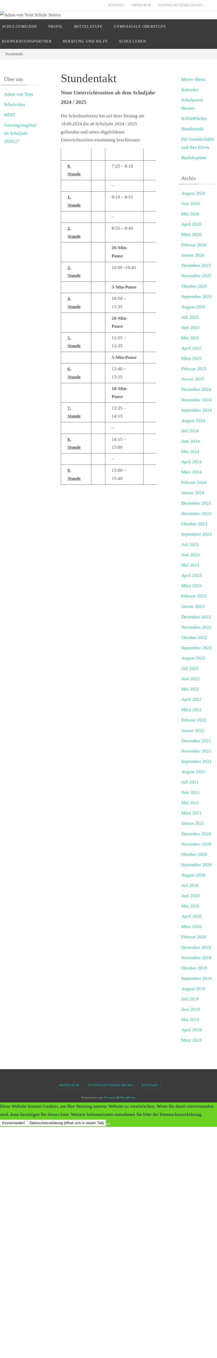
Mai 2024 (190, 451)
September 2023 (196, 534)
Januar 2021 (192, 823)
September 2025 (196, 296)
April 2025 (191, 348)
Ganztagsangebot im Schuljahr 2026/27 (20, 133)
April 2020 (191, 916)
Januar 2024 (192, 492)
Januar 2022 (192, 730)
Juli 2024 (190, 430)
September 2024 (196, 410)
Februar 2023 (193, 596)
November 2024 (196, 399)
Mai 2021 (190, 802)
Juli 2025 (190, 317)
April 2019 (191, 1029)
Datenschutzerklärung (180, 5)
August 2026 (193, 193)
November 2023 (196, 513)
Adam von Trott (18, 94)
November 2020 (196, 844)
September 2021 (196, 761)
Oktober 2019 (194, 968)
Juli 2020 (190, 885)
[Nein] (108, 1124)
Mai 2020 (190, 906)
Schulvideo (14, 104)
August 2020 (193, 875)
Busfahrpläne (193, 157)
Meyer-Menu (193, 79)
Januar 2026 (192, 255)
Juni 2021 (190, 792)
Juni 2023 (190, 554)
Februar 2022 (193, 719)
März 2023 (191, 585)
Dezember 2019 (196, 947)
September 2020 (196, 864)
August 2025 (193, 306)
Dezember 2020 (196, 833)
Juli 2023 (190, 544)
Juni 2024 (190, 441)
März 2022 (191, 709)
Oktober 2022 (194, 637)
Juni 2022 (190, 678)
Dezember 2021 (196, 740)
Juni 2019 (190, 1009)
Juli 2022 (190, 668)
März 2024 (191, 472)
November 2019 (196, 957)
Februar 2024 (193, 482)
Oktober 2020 (194, 854)
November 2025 (196, 275)
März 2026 (191, 234)
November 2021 (196, 751)
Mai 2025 (190, 337)
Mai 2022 (190, 689)
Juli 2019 (190, 999)
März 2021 (191, 812)
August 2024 (193, 420)
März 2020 (191, 926)
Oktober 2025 (194, 286)
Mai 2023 (190, 565)
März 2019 (191, 1040)
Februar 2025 (193, 368)
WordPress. (128, 1098)
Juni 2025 (190, 327)
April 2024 (191, 461)
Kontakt (116, 5)
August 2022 (193, 658)
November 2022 (196, 627)
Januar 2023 (192, 606)
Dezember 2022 (196, 616)
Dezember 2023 (196, 503)
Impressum (141, 5)
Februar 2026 (193, 244)
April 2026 (191, 224)
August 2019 (193, 988)
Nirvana (110, 1098)
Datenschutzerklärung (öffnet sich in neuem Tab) (66, 1123)
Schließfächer (194, 118)
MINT (9, 114)
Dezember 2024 (196, 389)
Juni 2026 (190, 203)
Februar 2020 (193, 936)
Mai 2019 (190, 1019)
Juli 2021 (190, 782)
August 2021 (193, 771)
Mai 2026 (190, 213)
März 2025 (191, 358)
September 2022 (196, 647)
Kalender (189, 89)
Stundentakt (192, 128)
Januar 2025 (192, 379)
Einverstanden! (13, 1123)
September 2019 (196, 978)
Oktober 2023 (194, 523)
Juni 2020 (190, 895)
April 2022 (191, 699)
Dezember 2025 (196, 265)
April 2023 (191, 575)
